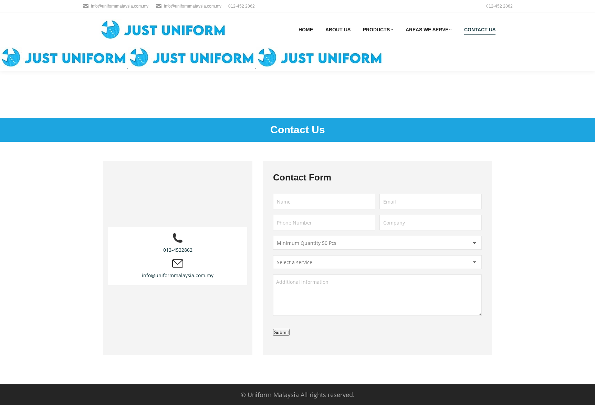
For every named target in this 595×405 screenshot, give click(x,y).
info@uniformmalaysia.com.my (119, 6)
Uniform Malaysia (273, 395)
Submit (281, 332)
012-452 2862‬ (241, 6)
